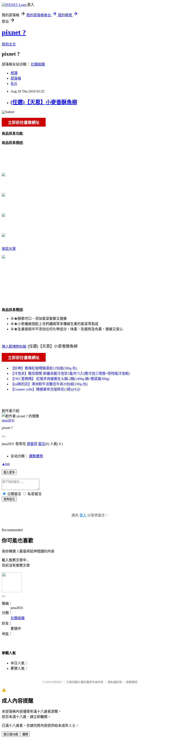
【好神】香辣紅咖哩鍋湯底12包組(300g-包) (44, 368)
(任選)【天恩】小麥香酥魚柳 (44, 102)
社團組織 (38, 64)
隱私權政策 (115, 682)
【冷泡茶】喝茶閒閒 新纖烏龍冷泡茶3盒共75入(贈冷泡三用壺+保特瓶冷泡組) (70, 373)
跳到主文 (9, 44)
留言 (41, 444)
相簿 (14, 73)
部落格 (16, 78)
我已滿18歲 (11, 734)
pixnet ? (14, 32)
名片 (14, 83)
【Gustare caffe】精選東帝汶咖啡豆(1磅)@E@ (45, 389)
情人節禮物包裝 (14, 346)
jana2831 (8, 420)
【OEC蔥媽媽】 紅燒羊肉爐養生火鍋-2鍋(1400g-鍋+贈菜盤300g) (60, 379)
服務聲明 (131, 682)
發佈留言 (9, 499)
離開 (25, 734)
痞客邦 (32, 444)
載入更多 (9, 472)
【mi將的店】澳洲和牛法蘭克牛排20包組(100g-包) (49, 384)
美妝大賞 (9, 249)
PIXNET (57, 682)
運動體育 (36, 456)
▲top (6, 464)
